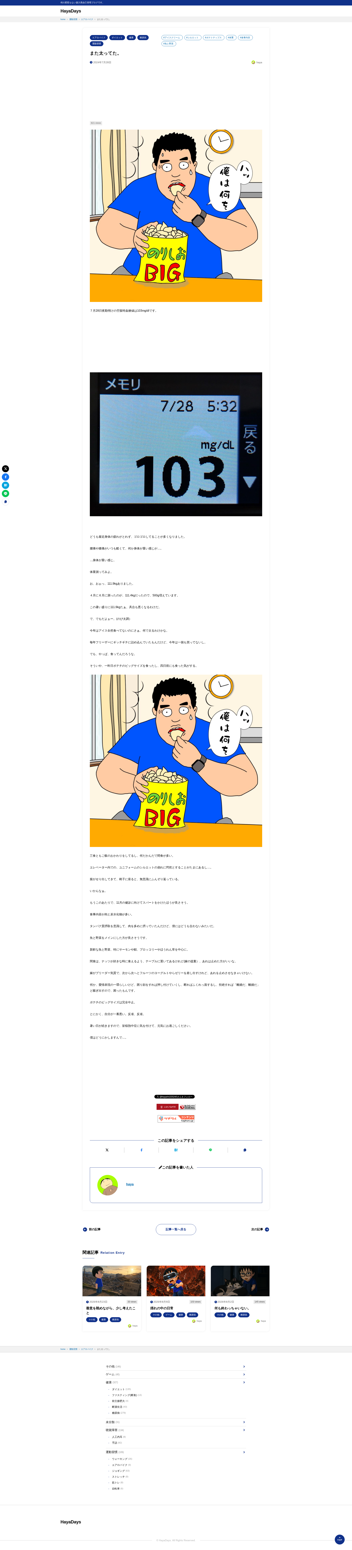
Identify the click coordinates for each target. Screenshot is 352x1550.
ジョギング (121, 1470)
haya (130, 1184)
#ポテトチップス (213, 37)
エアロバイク (98, 37)
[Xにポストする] (107, 1150)
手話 (117, 1442)
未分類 (113, 1422)
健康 (131, 37)
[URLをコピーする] (245, 1150)
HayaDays (70, 10)
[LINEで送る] (210, 1150)
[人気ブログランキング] (187, 1107)
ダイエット (117, 37)
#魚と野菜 (168, 43)
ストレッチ (120, 1476)
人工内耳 (119, 1436)
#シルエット (192, 37)
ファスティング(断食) (127, 1395)
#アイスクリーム (171, 37)
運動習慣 (96, 43)
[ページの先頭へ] (340, 1540)
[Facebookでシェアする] (141, 1150)
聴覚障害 (115, 1430)
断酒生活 (119, 1406)
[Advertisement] (176, 93)
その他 (113, 1366)
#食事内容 (245, 37)
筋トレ (117, 1482)
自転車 (117, 1488)
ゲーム (113, 1374)
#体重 (231, 37)
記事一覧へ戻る (176, 1229)
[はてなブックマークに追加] (176, 1150)
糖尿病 (143, 37)
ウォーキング (122, 1458)
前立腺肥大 (120, 1400)
